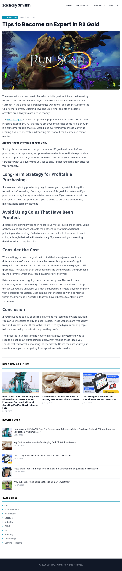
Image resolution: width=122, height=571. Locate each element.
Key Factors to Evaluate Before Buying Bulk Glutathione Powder (60, 398)
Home (68, 5)
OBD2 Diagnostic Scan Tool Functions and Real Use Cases (99, 398)
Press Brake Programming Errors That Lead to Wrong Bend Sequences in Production (56, 468)
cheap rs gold (14, 119)
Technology (83, 5)
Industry (114, 5)
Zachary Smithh (16, 5)
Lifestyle (99, 5)
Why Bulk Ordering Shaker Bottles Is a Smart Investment (42, 481)
